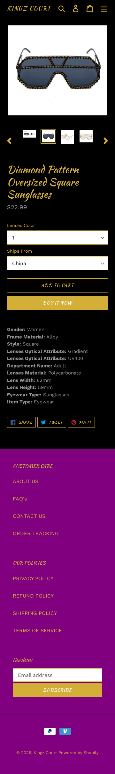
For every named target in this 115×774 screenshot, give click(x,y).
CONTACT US (29, 516)
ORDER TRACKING (36, 533)
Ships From (19, 251)
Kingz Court (29, 8)
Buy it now (57, 303)
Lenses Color (21, 225)
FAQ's (20, 499)
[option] (29, 136)
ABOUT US (25, 481)
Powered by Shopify (78, 752)
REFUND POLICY (33, 596)
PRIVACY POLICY (33, 578)
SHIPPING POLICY (35, 613)
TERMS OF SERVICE (37, 630)
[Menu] (104, 8)
